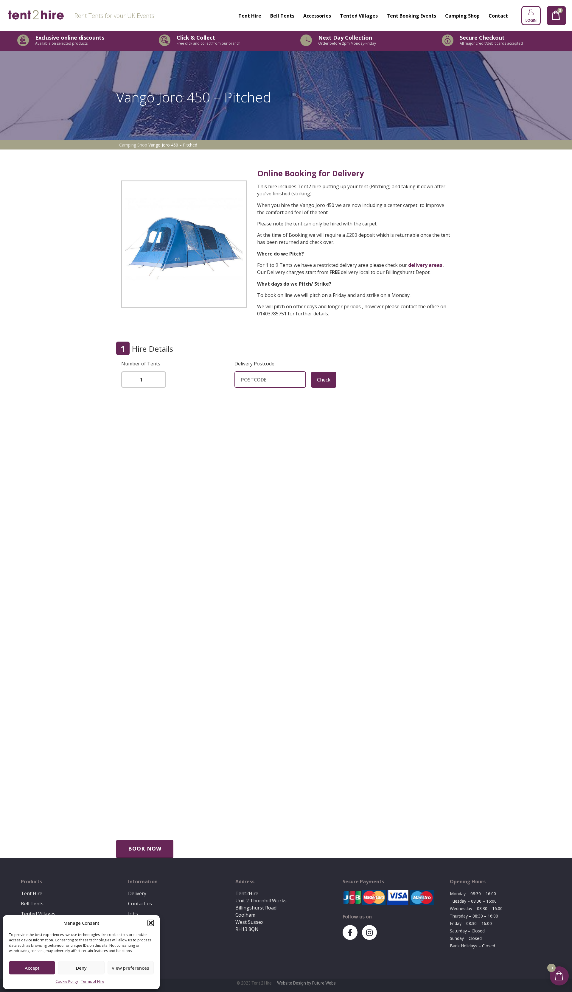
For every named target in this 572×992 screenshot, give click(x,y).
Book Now (144, 848)
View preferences (130, 968)
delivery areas (425, 265)
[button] (151, 923)
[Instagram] (369, 932)
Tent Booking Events (411, 16)
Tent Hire (249, 16)
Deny (81, 968)
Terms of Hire (92, 981)
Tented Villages (359, 16)
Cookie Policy (66, 981)
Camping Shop (462, 16)
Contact (498, 16)
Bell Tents (282, 16)
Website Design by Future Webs (306, 983)
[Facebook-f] (350, 932)
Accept (32, 968)
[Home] (35, 16)
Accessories (317, 16)
